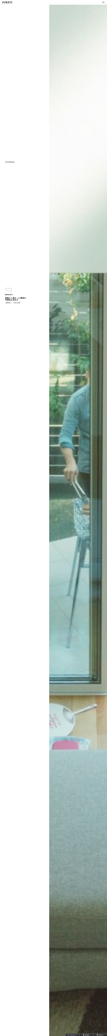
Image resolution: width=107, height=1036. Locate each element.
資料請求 (87, 1035)
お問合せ (101, 1035)
